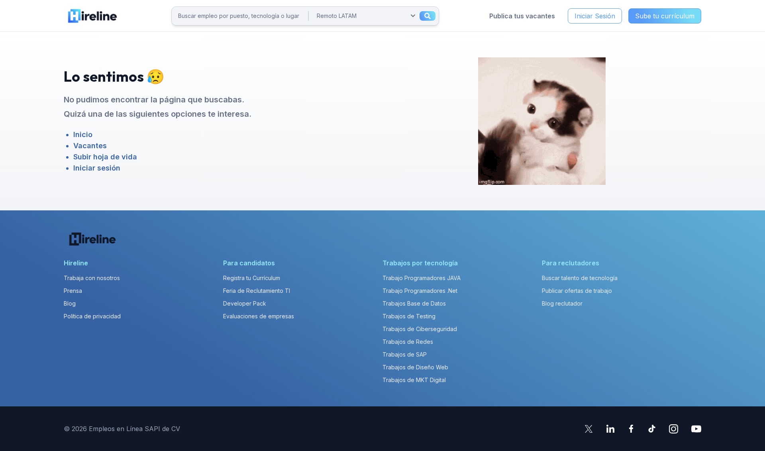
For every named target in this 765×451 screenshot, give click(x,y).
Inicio (82, 134)
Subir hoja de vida (105, 157)
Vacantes (90, 145)
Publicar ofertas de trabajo (577, 290)
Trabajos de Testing (408, 316)
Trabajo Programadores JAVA (421, 278)
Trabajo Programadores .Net (419, 290)
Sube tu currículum (664, 16)
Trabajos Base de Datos (414, 303)
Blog (70, 303)
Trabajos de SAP (404, 354)
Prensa (73, 290)
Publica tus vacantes (522, 16)
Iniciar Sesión (595, 16)
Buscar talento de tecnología (580, 278)
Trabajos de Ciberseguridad (419, 329)
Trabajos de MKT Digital (414, 379)
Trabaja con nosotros (92, 278)
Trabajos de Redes (407, 341)
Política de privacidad (92, 316)
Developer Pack (244, 303)
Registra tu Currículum (251, 278)
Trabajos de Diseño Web (415, 367)
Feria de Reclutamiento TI (256, 290)
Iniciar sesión (96, 168)
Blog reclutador (562, 303)
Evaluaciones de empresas (258, 316)
